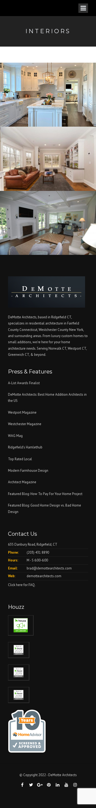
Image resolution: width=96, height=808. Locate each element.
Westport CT (77, 348)
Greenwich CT (18, 354)
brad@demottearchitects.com (49, 568)
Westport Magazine (22, 412)
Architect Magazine (22, 482)
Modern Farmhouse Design (28, 470)
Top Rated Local (20, 459)
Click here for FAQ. (21, 585)
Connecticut (28, 329)
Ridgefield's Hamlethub (25, 447)
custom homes (72, 336)
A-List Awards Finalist (24, 383)
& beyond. (38, 354)
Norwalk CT (57, 348)
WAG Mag (15, 435)
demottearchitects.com (44, 576)
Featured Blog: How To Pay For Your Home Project (45, 494)
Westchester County (54, 329)
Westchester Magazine (24, 424)
